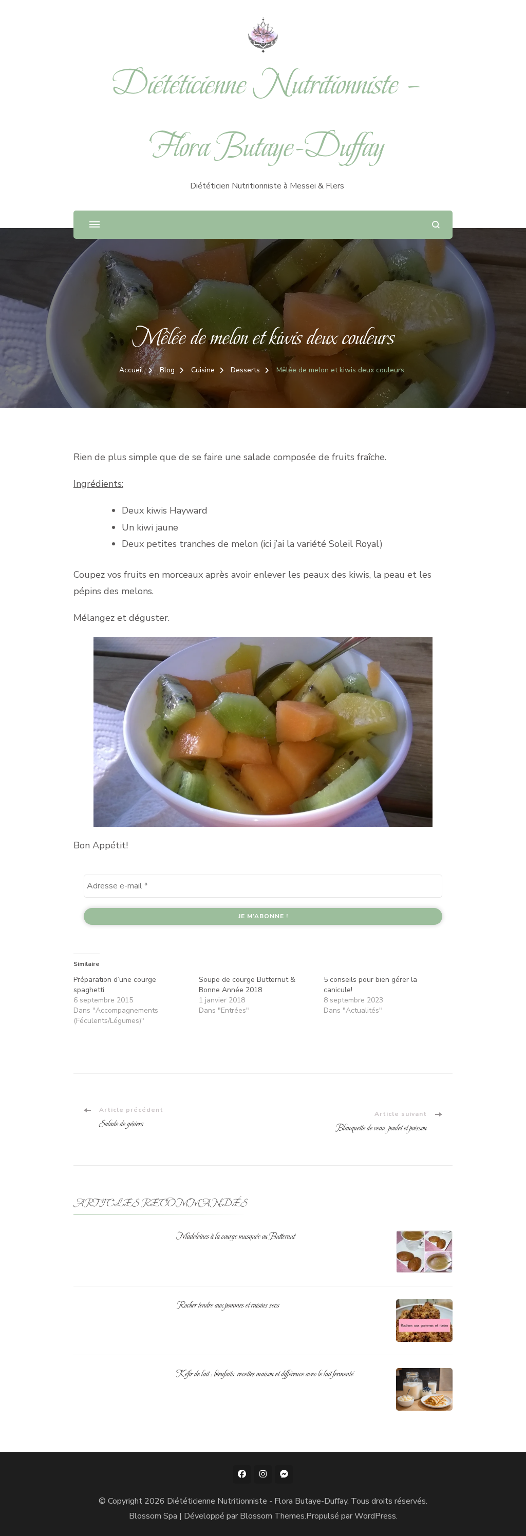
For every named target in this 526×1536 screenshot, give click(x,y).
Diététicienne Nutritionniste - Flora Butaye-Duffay (257, 1501)
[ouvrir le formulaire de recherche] (435, 224)
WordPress (375, 1516)
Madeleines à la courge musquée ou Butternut (235, 1236)
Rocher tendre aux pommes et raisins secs (227, 1305)
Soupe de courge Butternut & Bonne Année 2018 (247, 985)
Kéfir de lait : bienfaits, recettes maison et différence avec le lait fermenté (264, 1374)
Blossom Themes (272, 1516)
